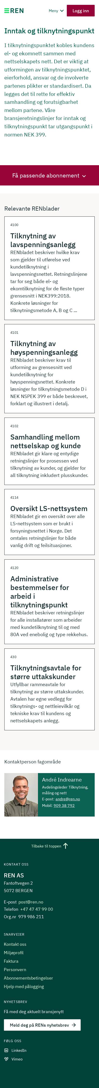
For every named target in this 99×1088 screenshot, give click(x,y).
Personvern (15, 969)
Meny (54, 10)
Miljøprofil (14, 952)
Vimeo (17, 1059)
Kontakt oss (15, 944)
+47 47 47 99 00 (36, 909)
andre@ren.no (68, 798)
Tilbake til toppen (46, 846)
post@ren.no (31, 902)
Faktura (11, 961)
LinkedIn (19, 1050)
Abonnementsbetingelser (28, 978)
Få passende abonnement (45, 175)
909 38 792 (64, 805)
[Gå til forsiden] (14, 10)
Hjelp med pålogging (24, 986)
